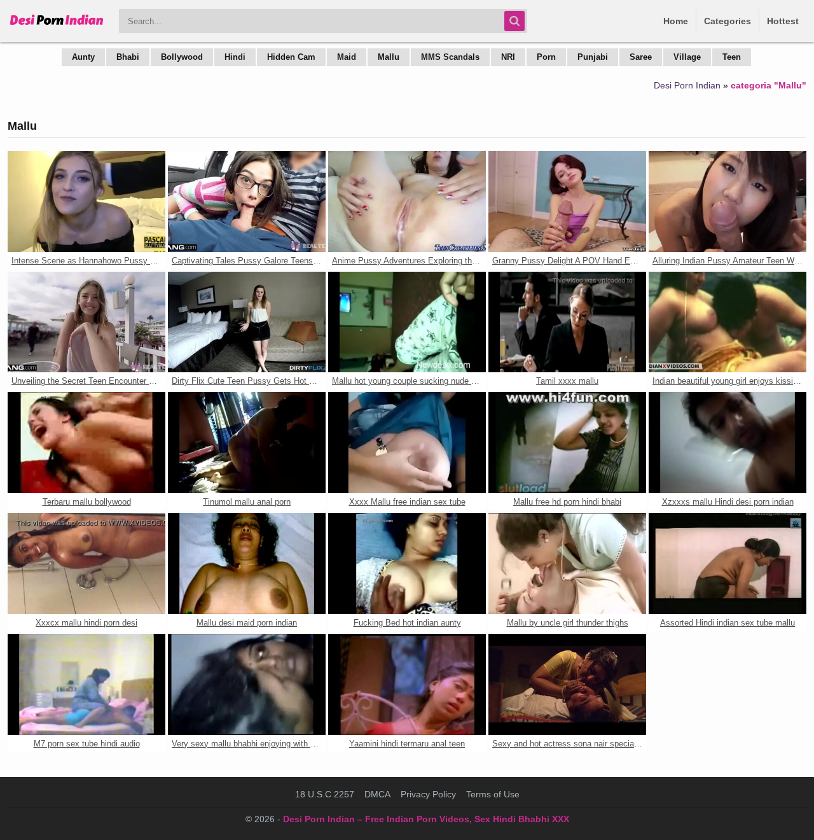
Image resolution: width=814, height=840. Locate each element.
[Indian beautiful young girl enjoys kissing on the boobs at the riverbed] (727, 322)
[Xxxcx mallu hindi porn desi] (86, 563)
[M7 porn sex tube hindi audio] (86, 684)
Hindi (234, 57)
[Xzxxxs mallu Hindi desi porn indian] (727, 442)
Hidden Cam (291, 57)
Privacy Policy (428, 794)
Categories (727, 21)
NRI (508, 57)
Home (675, 21)
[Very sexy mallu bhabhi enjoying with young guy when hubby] (247, 684)
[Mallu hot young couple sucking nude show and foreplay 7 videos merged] (407, 322)
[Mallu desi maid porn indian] (247, 563)
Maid (346, 57)
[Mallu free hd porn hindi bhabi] (567, 442)
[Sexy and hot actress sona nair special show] (567, 684)
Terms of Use (493, 794)
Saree (641, 57)
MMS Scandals (450, 57)
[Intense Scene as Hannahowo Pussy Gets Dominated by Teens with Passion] (86, 201)
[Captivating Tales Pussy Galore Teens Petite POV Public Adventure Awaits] (247, 201)
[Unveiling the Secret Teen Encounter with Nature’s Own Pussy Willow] (86, 322)
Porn (546, 57)
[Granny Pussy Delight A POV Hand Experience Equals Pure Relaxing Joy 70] (567, 201)
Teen (731, 57)
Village (687, 57)
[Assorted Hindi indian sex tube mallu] (727, 563)
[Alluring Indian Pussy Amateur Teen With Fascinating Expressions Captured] (727, 201)
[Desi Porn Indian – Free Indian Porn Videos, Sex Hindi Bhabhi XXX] (57, 25)
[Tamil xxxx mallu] (567, 322)
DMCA (377, 794)
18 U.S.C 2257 (324, 794)
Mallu (388, 57)
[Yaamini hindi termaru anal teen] (407, 684)
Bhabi (127, 57)
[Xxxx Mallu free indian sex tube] (407, 442)
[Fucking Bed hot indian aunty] (407, 563)
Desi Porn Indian (687, 85)
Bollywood (182, 57)
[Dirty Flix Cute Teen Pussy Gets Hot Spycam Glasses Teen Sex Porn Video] (247, 322)
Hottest (783, 21)
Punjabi (592, 57)
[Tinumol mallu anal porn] (247, 442)
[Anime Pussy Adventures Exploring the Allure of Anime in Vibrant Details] (407, 201)
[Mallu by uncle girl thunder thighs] (567, 563)
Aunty (83, 57)
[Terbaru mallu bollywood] (86, 442)
